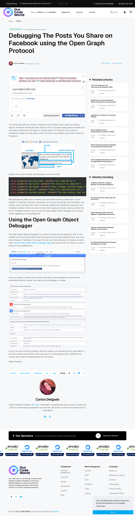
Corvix (36, 404)
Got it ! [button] (113, 512)
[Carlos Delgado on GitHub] (49, 416)
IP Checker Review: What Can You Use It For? (35, 3)
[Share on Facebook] (69, 373)
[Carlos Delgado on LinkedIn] (45, 416)
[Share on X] (74, 373)
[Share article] (83, 373)
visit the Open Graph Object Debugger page (32, 243)
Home (11, 21)
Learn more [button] (101, 506)
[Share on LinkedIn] (78, 373)
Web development (16, 29)
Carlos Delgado (47, 399)
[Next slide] (66, 3)
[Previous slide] (61, 3)
